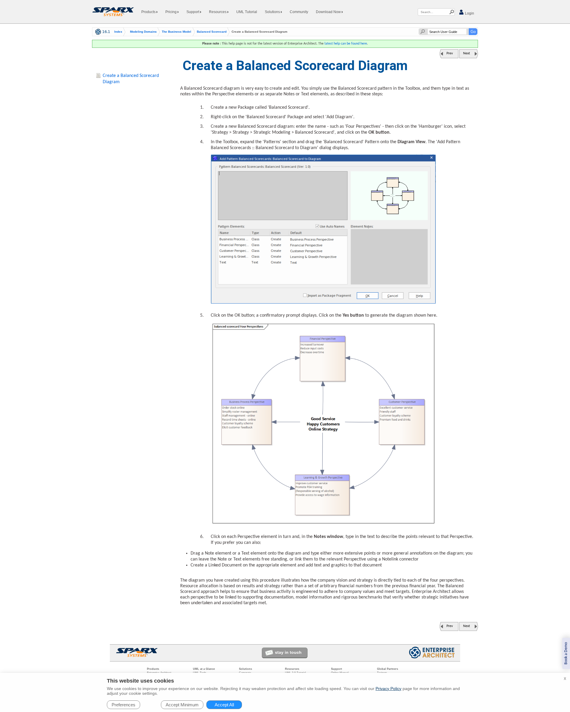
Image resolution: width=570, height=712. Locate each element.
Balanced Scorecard (212, 31)
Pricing (171, 12)
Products (148, 12)
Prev (449, 53)
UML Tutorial (246, 12)
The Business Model (176, 31)
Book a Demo (566, 653)
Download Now (329, 12)
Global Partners (387, 668)
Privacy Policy (388, 688)
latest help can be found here (345, 43)
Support (193, 12)
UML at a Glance (204, 668)
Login (469, 13)
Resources (218, 12)
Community (299, 12)
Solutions (273, 12)
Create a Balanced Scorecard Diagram (131, 78)
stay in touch (288, 652)
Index (118, 31)
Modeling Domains (143, 31)
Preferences (123, 704)
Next (466, 53)
